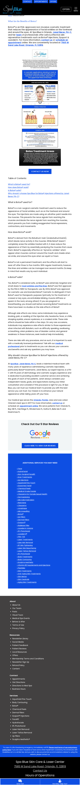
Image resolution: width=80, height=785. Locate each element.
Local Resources (19, 652)
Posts (14, 611)
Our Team (16, 608)
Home (10, 16)
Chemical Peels (19, 709)
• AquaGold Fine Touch (26, 483)
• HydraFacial (22, 471)
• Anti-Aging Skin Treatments (29, 574)
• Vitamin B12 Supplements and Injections (33, 565)
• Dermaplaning (23, 497)
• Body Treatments (24, 557)
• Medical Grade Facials (26, 491)
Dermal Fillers (18, 712)
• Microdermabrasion (25, 500)
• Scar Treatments (24, 477)
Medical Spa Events (21, 618)
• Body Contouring (24, 559)
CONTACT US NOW (40, 171)
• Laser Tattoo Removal (26, 551)
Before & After (18, 621)
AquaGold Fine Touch (22, 699)
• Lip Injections (22, 480)
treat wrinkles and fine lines (34, 286)
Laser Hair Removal (20, 729)
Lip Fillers (16, 736)
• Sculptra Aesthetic (25, 562)
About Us (16, 605)
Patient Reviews (19, 648)
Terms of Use (18, 625)
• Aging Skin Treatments (26, 582)
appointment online (29, 406)
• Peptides (21, 568)
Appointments (18, 679)
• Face (19, 468)
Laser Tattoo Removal (22, 732)
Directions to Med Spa (22, 685)
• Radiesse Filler (23, 525)
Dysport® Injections (20, 716)
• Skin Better (22, 576)
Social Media (18, 642)
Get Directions (18, 682)
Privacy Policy (18, 628)
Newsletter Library (20, 638)
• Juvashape (22, 508)
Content (16, 668)
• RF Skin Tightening (25, 545)
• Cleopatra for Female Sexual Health (32, 494)
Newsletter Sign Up (20, 662)
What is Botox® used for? (19, 184)
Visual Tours (17, 615)
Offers (15, 655)
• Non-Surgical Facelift (26, 474)
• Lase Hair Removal (25, 542)
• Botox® (20, 514)
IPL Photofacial (18, 726)
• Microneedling (23, 511)
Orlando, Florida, (41, 400)
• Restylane (21, 502)
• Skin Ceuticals (23, 579)
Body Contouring (19, 702)
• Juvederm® (22, 534)
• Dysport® (21, 522)
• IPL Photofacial (23, 531)
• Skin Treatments (24, 571)
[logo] (12, 9)
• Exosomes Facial (24, 485)
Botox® (15, 706)
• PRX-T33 (21, 537)
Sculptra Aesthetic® (21, 739)
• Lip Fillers (21, 517)
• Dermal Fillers (23, 520)
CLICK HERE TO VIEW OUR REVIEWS (40, 445)
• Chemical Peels (24, 488)
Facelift (15, 719)
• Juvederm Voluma (25, 528)
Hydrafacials (18, 722)
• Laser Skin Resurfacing (26, 548)
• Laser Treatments (25, 539)
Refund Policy (18, 665)
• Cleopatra (21, 505)
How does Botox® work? (18, 187)
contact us (57, 403)
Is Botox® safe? (14, 190)
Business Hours (19, 689)
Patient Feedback (20, 645)
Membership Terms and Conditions (28, 658)
